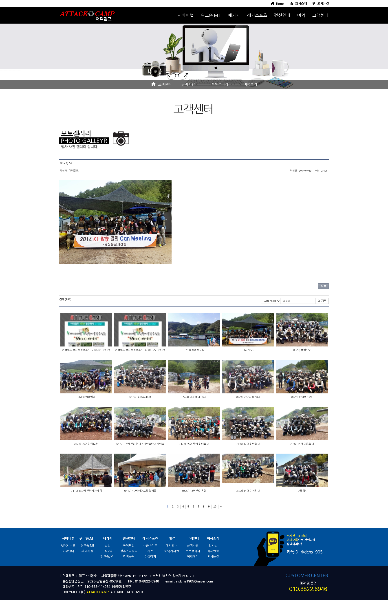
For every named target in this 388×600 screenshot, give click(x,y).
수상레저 (150, 556)
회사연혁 (213, 551)
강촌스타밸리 (129, 551)
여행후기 (250, 84)
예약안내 (171, 545)
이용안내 (68, 551)
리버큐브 (129, 556)
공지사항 (188, 84)
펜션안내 (282, 15)
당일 (107, 545)
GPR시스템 (68, 545)
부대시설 (87, 551)
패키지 (234, 15)
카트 (150, 551)
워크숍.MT (211, 15)
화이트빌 (129, 545)
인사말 (213, 545)
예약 (301, 15)
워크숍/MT (107, 556)
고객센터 (320, 15)
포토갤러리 (219, 84)
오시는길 (213, 556)
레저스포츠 (257, 15)
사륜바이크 (150, 545)
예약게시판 (171, 551)
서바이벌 (186, 15)
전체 (65, 299)
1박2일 (107, 551)
